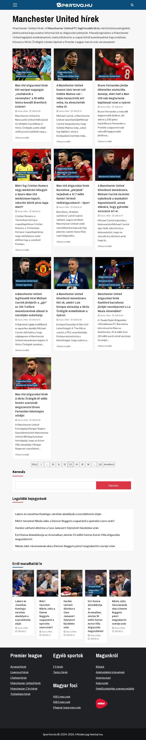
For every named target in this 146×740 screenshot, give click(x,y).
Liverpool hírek (19, 672)
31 (59, 464)
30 (53, 464)
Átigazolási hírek (23, 72)
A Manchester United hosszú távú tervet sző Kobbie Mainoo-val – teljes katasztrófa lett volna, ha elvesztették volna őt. (71, 95)
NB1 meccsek (61, 696)
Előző (34, 464)
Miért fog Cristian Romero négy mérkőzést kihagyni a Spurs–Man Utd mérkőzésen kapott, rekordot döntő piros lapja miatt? (31, 196)
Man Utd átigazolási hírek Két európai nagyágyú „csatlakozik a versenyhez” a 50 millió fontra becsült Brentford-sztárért (31, 95)
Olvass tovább (22, 137)
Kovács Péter (23, 111)
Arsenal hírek (94, 586)
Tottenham (21, 176)
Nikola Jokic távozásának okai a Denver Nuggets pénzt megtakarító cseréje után (65, 546)
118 (99, 464)
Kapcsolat (102, 683)
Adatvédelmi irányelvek (110, 672)
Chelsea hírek (18, 677)
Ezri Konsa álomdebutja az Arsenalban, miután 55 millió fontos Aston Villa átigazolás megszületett (67, 537)
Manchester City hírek (67, 172)
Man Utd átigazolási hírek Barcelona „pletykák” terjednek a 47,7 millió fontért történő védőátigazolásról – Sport (73, 194)
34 (76, 464)
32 (65, 464)
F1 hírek (58, 666)
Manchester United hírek (26, 76)
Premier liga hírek (24, 285)
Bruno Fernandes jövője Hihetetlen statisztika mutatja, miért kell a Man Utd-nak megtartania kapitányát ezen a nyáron (114, 93)
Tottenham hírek (20, 693)
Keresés (18, 471)
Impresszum (103, 677)
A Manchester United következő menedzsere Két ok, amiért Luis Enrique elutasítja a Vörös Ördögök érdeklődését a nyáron (72, 304)
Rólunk (100, 666)
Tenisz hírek (60, 672)
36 (88, 464)
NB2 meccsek (61, 701)
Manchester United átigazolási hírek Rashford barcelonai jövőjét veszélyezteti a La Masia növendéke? (114, 302)
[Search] (132, 5)
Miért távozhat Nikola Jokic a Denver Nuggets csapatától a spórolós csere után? (64, 520)
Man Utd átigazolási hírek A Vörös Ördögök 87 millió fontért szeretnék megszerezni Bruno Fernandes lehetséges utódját (31, 404)
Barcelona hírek (105, 281)
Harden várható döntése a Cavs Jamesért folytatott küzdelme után (57, 527)
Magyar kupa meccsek (67, 707)
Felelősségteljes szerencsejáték (115, 688)
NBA (18, 592)
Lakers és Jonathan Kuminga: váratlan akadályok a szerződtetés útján (58, 514)
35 (82, 464)
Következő (109, 464)
